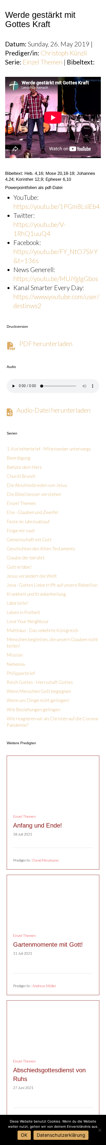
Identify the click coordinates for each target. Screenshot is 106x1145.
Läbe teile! (17, 603)
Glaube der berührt (26, 557)
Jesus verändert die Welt (32, 576)
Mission (15, 655)
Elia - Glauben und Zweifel (32, 512)
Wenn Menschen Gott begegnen (39, 691)
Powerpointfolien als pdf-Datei (34, 187)
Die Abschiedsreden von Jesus (37, 485)
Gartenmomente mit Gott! (48, 944)
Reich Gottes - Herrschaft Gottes (40, 682)
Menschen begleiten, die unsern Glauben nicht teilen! (52, 642)
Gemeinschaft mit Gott (29, 539)
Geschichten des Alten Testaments (41, 548)
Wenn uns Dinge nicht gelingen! (38, 700)
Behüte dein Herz (24, 467)
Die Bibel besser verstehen (34, 494)
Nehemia (16, 664)
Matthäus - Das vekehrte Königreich (42, 630)
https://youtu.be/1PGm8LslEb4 (56, 206)
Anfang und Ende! (37, 825)
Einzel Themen (43, 62)
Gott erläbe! (19, 567)
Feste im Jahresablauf (28, 521)
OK (24, 1135)
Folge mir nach (21, 530)
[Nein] (99, 1130)
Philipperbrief (21, 673)
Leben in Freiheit (23, 612)
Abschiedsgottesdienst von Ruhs (49, 1074)
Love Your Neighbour (28, 621)
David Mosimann (45, 860)
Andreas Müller (44, 986)
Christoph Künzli (64, 53)
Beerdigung (18, 458)
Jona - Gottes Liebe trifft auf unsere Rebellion (52, 585)
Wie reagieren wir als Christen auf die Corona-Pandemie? (53, 722)
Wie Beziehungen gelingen (33, 709)
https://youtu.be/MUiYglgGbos (55, 278)
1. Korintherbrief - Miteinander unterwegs (49, 449)
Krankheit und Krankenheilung (36, 594)
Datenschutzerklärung (61, 1135)
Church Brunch (21, 476)
